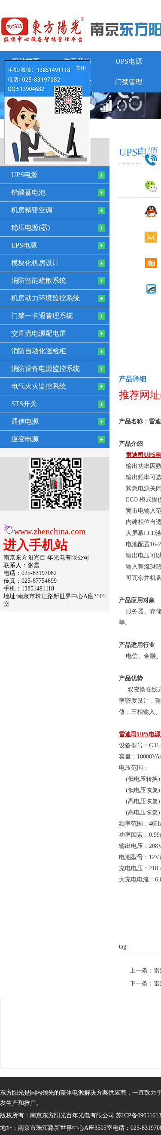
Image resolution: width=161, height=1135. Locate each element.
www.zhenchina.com (50, 531)
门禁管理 (129, 82)
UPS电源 (128, 61)
